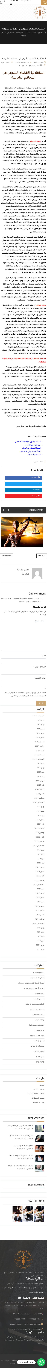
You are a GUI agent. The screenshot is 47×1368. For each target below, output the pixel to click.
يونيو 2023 (40, 854)
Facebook (34, 477)
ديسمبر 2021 (39, 906)
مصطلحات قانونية (37, 1046)
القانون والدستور (34, 455)
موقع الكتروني (40, 678)
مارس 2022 (40, 893)
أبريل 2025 (40, 777)
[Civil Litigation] (17, 1210)
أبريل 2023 (40, 863)
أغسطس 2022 (38, 885)
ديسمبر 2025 (39, 742)
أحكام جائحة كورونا (37, 978)
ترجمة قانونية (39, 1020)
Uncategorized (38, 973)
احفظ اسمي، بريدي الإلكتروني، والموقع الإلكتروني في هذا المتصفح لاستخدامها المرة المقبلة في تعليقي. (25, 694)
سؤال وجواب (39, 1030)
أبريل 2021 (40, 941)
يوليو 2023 (40, 850)
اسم (44, 656)
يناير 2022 (40, 902)
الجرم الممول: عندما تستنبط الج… (21, 1136)
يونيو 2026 (40, 725)
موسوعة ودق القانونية (22, 62)
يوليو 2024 (40, 807)
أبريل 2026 (40, 729)
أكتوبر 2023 (40, 837)
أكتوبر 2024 (40, 794)
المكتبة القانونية (38, 1015)
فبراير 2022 (40, 898)
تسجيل (41, 1085)
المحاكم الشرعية (9, 169)
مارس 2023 (40, 867)
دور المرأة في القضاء (33, 445)
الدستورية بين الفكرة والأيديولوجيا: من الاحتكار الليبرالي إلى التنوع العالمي (21, 531)
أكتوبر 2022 (40, 876)
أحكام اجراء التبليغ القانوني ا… (23, 1146)
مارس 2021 (40, 945)
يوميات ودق (40, 1062)
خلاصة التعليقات (38, 1098)
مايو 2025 (40, 772)
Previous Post (7, 556)
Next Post (41, 556)
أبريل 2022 (40, 889)
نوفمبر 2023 (39, 833)
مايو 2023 (40, 859)
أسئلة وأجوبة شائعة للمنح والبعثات (31, 983)
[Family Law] (17, 1218)
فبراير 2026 (40, 738)
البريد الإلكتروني (40, 667)
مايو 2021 (40, 937)
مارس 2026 (40, 733)
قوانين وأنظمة (39, 1041)
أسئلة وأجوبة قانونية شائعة (34, 989)
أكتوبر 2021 (40, 915)
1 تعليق (8, 62)
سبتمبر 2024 (39, 798)
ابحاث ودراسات (38, 999)
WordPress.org (38, 1103)
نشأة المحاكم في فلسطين (30, 452)
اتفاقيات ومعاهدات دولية (35, 1004)
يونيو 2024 (40, 811)
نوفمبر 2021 (40, 911)
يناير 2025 (40, 785)
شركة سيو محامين (16, 1364)
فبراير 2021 (40, 950)
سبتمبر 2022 (39, 880)
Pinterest (35, 496)
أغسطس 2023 (38, 846)
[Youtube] (11, 5)
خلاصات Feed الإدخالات (35, 1094)
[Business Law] (28, 1210)
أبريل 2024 (40, 816)
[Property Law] (39, 1210)
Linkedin (35, 490)
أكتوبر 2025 (40, 751)
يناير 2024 (40, 824)
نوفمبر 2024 (39, 790)
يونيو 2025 (40, 768)
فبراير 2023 (40, 872)
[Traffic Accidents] (39, 1218)
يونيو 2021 (40, 932)
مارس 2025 (40, 781)
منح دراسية (40, 1057)
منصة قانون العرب (36, 1292)
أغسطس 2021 (38, 924)
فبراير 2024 (40, 820)
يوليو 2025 (40, 764)
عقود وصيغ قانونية (37, 1036)
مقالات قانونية (38, 462)
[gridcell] (23, 1340)
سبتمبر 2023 (39, 842)
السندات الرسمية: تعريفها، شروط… (20, 1166)
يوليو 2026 (40, 720)
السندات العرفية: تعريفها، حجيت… (20, 1156)
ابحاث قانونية (39, 994)
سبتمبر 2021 (39, 919)
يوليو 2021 (40, 928)
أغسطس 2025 (38, 759)
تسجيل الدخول (38, 1090)
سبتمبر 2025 (39, 755)
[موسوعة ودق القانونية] (40, 13)
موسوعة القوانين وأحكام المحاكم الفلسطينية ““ (23, 1288)
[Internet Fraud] (28, 1218)
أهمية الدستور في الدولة (31, 448)
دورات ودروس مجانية (36, 1025)
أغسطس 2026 (38, 716)
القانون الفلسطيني (37, 1010)
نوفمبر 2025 (39, 746)
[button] (41, 1362)
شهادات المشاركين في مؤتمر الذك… (20, 1126)
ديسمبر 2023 (39, 829)
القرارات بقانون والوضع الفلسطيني (27, 442)
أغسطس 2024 (38, 803)
